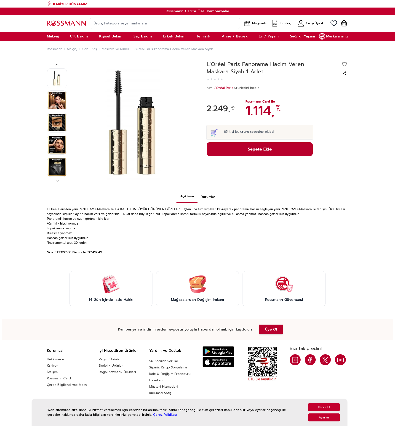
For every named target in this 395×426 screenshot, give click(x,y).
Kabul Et (324, 407)
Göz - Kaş (89, 49)
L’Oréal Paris (223, 87)
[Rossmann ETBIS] (262, 364)
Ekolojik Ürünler (111, 365)
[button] (342, 23)
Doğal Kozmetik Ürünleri (117, 372)
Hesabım (156, 380)
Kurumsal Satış (160, 393)
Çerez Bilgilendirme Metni (67, 384)
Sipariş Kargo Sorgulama (168, 367)
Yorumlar (208, 196)
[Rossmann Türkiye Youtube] (340, 359)
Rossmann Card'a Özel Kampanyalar (197, 11)
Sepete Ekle (260, 149)
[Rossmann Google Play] (218, 351)
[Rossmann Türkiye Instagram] (295, 359)
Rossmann (54, 49)
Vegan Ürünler (110, 359)
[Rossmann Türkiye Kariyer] (197, 4)
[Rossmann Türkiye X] (325, 359)
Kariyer (52, 365)
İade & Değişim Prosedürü (169, 373)
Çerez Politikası (165, 414)
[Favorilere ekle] (344, 64)
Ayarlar (324, 417)
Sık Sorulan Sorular (163, 361)
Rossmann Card (59, 378)
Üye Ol (271, 329)
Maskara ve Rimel (115, 49)
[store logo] (66, 23)
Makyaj (72, 49)
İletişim (52, 372)
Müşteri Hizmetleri (163, 386)
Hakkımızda (55, 359)
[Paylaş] (344, 73)
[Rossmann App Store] (218, 362)
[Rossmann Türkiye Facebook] (310, 359)
